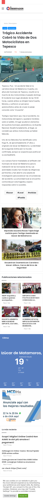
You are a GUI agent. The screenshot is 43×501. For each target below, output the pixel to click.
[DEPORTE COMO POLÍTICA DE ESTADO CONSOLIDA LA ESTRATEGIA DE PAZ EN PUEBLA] (31, 288)
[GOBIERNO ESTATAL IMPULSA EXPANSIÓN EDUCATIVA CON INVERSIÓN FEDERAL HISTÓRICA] (31, 311)
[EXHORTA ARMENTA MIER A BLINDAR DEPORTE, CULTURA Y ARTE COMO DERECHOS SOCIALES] (11, 311)
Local (5, 28)
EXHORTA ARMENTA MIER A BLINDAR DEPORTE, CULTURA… (10, 321)
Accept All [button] (23, 496)
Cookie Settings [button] (10, 496)
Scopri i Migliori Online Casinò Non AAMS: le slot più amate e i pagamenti (20, 439)
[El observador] (15, 8)
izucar (10, 192)
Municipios (13, 23)
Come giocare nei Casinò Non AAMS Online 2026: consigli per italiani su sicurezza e (20, 460)
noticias (32, 192)
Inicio (6, 23)
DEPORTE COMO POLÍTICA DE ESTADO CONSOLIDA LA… (30, 298)
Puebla (22, 197)
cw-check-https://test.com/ (14, 468)
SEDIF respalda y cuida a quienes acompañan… (9, 298)
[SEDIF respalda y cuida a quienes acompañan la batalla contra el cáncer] (11, 288)
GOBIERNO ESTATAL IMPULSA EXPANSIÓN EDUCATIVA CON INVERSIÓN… (30, 322)
